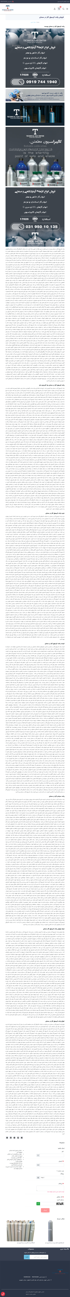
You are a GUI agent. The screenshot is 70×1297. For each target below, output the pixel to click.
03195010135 (27, 1277)
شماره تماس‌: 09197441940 (38, 1277)
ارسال (45, 1210)
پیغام (60, 1184)
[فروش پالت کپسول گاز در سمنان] (35, 1272)
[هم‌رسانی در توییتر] (18, 1137)
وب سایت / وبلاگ (60, 1172)
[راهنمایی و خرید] (3, 1294)
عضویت (27, 1257)
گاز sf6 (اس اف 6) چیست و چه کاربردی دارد (26, 1243)
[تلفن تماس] (35, 58)
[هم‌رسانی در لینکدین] (11, 1137)
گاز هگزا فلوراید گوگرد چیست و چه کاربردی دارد (54, 1243)
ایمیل (60, 1161)
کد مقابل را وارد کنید (60, 1198)
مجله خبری (33, 22)
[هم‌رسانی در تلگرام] (14, 1137)
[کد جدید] (38, 1203)
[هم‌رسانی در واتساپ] (7, 1137)
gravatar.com (17, 1163)
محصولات (31, 1249)
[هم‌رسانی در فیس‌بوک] (22, 1137)
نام (63, 1152)
